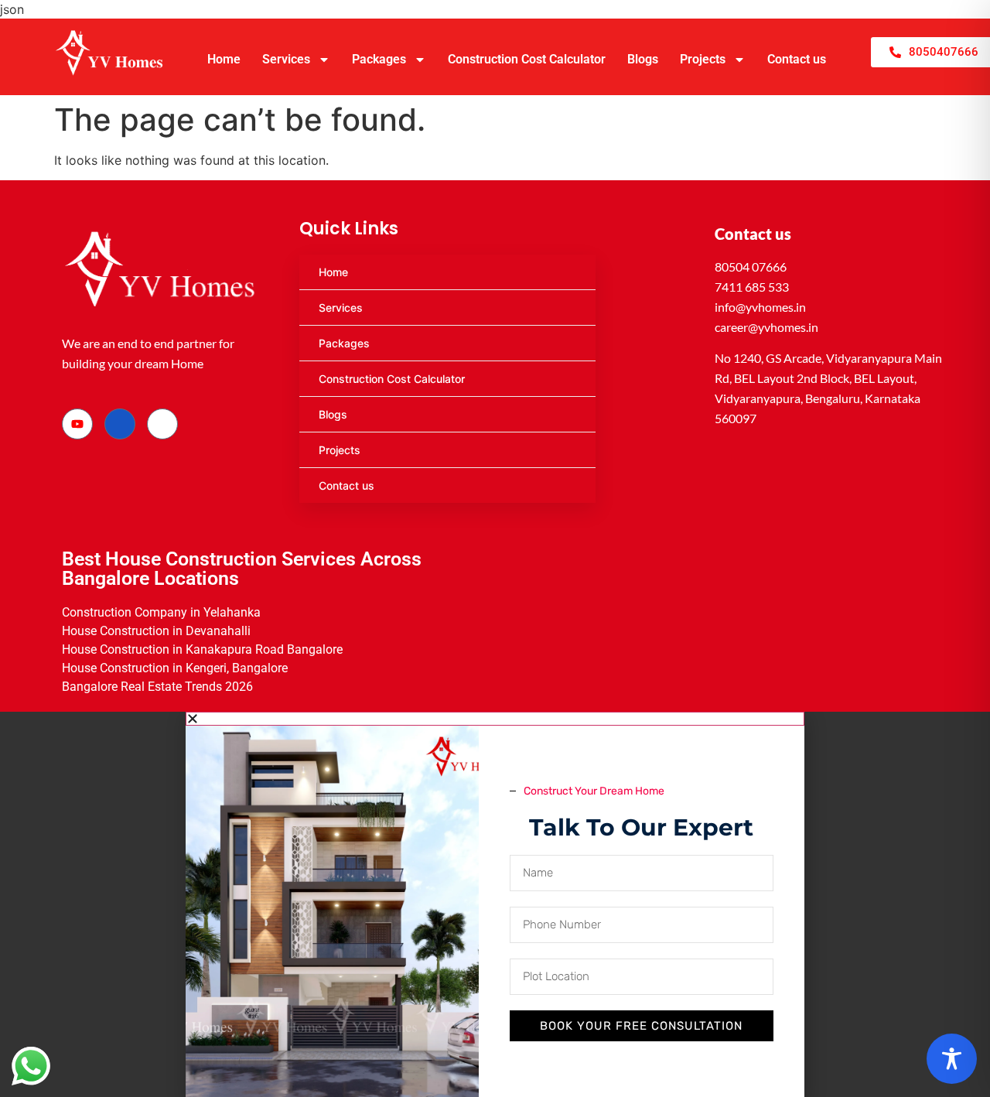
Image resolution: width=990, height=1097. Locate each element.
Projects (702, 59)
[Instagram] (162, 423)
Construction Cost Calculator (527, 59)
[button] (495, 719)
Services (286, 59)
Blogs (642, 59)
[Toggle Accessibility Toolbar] (951, 1058)
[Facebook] (119, 423)
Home (224, 59)
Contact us (796, 59)
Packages (379, 59)
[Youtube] (77, 423)
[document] (495, 904)
